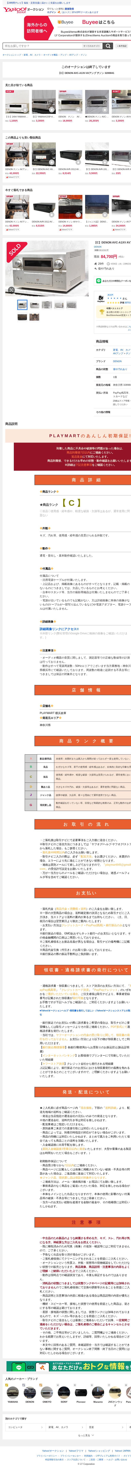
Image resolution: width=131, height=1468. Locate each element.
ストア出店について (76, 1459)
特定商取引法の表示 (54, 1459)
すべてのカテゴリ (91, 46)
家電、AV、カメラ (32, 55)
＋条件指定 (122, 46)
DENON (97, 247)
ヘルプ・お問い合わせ (117, 1459)
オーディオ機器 (50, 55)
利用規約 (88, 1456)
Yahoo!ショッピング (99, 1450)
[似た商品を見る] (11, 290)
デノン (84, 55)
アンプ (63, 55)
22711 (128, 302)
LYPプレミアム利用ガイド (108, 1456)
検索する (108, 46)
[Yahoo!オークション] (24, 8)
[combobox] (42, 46)
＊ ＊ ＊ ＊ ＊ (114, 298)
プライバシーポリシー (47, 1456)
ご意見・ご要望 (96, 1459)
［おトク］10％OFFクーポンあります (79, 12)
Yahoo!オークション (53, 1450)
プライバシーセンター (70, 1456)
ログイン (51, 12)
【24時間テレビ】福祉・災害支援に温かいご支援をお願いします (38, 3)
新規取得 (69, 9)
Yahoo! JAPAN (122, 1450)
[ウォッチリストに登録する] (25, 110)
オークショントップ (12, 55)
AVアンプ (73, 55)
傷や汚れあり (120, 369)
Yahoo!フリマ (76, 1450)
